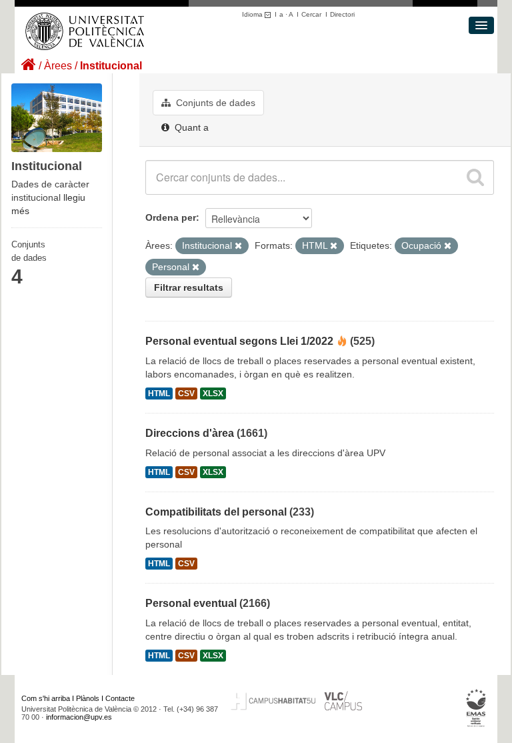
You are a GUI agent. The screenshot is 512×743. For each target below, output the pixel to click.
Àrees (58, 65)
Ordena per (170, 217)
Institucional (111, 65)
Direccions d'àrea (189, 433)
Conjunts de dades (214, 102)
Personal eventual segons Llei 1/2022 (239, 341)
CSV (186, 393)
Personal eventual (191, 603)
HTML (159, 393)
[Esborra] (238, 246)
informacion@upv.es (79, 717)
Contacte (120, 698)
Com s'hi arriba (45, 698)
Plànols (87, 698)
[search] (475, 177)
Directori (342, 14)
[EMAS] (476, 708)
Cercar (311, 14)
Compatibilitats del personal (216, 512)
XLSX (213, 393)
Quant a (190, 127)
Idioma (253, 14)
